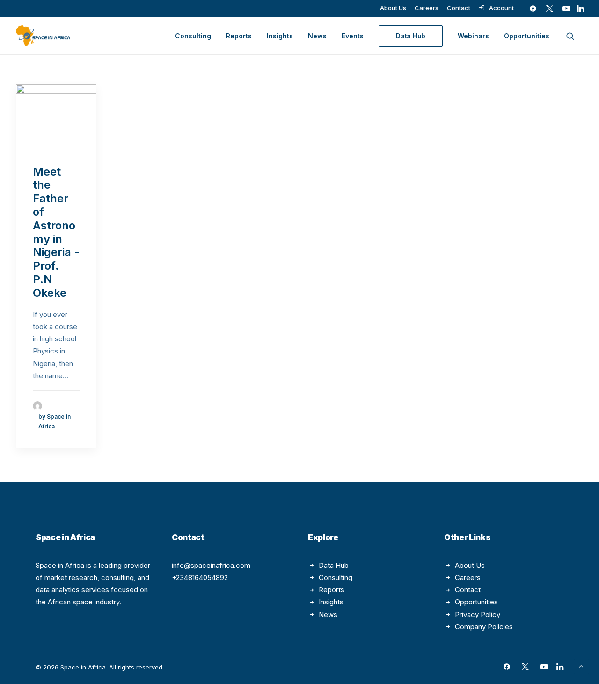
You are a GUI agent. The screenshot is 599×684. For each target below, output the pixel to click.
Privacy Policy (477, 614)
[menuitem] (393, 8)
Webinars (473, 36)
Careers (426, 8)
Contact (458, 8)
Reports (239, 36)
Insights (280, 36)
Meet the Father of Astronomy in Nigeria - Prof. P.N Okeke (56, 232)
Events (353, 36)
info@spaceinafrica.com (211, 565)
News (317, 36)
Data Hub (334, 565)
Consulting (193, 36)
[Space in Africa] (43, 35)
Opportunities (526, 36)
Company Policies (484, 626)
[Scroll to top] (581, 665)
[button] (533, 8)
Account (501, 8)
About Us (393, 8)
